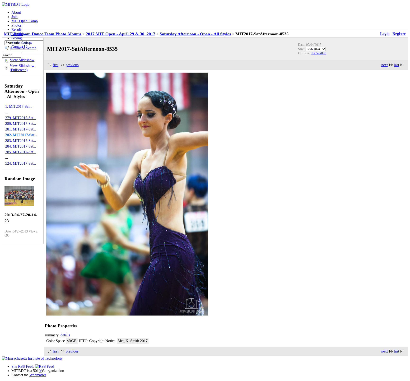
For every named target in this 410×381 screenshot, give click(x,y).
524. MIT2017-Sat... (20, 163)
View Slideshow (22, 60)
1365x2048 (318, 53)
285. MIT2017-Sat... (20, 152)
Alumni (17, 34)
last (396, 65)
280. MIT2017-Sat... (20, 123)
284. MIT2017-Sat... (20, 146)
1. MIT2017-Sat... (18, 106)
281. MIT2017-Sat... (20, 129)
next (384, 65)
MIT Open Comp (24, 21)
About (16, 12)
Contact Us (19, 47)
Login (385, 34)
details (65, 335)
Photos (16, 25)
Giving (16, 38)
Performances (21, 42)
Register (399, 34)
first (55, 65)
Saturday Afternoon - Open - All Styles (195, 34)
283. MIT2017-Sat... (20, 141)
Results (16, 30)
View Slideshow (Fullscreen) (22, 68)
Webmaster (37, 375)
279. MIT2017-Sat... (20, 118)
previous (72, 65)
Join (14, 17)
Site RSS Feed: (23, 366)
